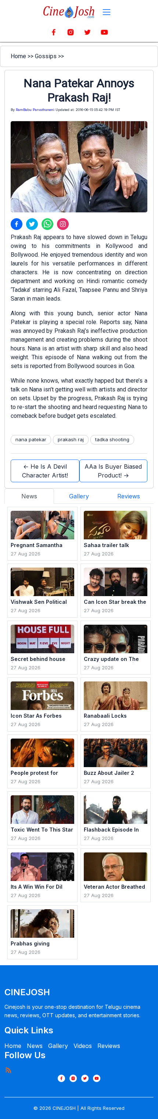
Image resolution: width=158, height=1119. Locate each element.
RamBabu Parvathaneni (35, 110)
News (35, 1045)
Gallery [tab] (79, 496)
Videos (82, 1045)
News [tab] (29, 496)
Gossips (46, 56)
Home (18, 56)
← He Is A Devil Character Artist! (45, 471)
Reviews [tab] (128, 496)
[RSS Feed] (8, 1070)
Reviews (108, 1045)
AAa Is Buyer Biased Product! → (113, 471)
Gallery (58, 1045)
